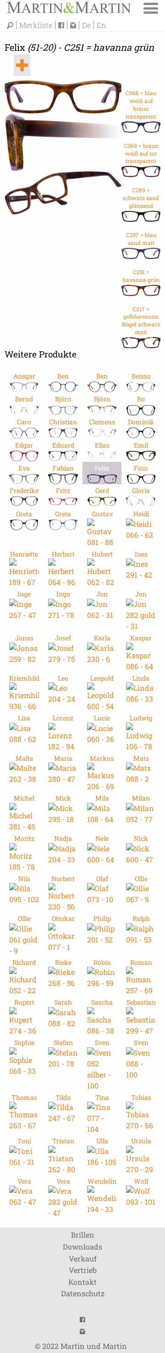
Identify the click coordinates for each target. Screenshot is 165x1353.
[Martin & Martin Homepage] (69, 6)
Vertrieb (83, 1270)
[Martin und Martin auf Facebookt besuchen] (62, 25)
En (101, 25)
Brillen (82, 1234)
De (86, 25)
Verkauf (83, 1258)
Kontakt (82, 1282)
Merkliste (35, 25)
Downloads (82, 1246)
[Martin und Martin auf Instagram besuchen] (74, 25)
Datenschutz (82, 1293)
